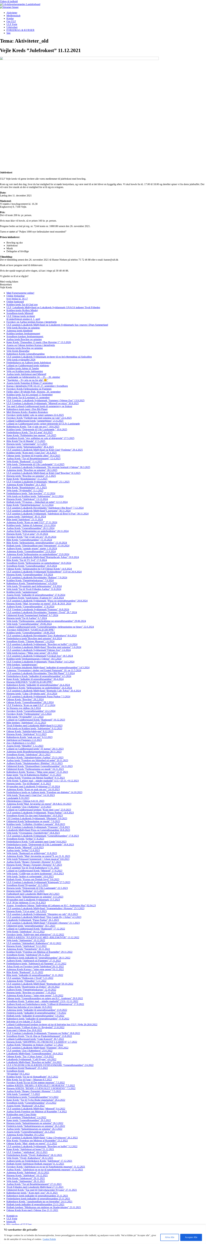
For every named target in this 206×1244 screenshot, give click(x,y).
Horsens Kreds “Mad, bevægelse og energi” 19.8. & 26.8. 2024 (38, 603)
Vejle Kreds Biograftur (17, 351)
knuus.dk (11, 1221)
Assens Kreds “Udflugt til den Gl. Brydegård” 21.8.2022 (35, 1027)
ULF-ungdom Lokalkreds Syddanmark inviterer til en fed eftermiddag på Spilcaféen (49, 356)
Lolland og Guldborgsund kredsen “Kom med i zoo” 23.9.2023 (38, 809)
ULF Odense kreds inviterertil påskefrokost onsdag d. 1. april (23, 317)
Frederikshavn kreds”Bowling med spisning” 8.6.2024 (34, 638)
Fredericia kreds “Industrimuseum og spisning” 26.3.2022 (35, 1126)
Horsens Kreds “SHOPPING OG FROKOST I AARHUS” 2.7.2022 (41, 1042)
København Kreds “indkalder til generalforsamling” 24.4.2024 (38, 685)
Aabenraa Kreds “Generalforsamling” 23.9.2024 (31, 551)
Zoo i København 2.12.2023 (20, 743)
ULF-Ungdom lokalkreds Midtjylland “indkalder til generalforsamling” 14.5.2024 (47, 667)
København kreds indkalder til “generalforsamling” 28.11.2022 (38, 957)
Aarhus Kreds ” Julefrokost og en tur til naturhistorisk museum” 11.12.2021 (44, 1169)
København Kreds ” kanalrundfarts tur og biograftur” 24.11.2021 (39, 1201)
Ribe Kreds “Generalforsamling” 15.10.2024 (29, 539)
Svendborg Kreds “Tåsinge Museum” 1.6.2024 (30, 641)
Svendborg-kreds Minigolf (19, 313)
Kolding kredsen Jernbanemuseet (23, 333)
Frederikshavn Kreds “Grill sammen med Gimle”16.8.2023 (36, 841)
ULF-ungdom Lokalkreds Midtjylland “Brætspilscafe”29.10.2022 (39, 983)
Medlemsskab (13, 15)
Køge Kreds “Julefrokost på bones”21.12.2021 (30, 1149)
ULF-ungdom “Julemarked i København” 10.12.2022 (33, 943)
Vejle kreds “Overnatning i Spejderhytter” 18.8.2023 (33, 833)
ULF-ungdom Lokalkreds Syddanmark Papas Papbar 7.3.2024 (38, 696)
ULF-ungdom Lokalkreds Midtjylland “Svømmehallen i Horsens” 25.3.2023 (45, 908)
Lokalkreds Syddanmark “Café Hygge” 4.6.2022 (31, 1059)
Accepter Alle (191, 1237)
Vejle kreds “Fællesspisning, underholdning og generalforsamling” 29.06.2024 (46, 621)
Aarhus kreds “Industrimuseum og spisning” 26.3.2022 (34, 1129)
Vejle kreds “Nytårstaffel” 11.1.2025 (24, 490)
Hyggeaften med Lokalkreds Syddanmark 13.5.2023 (33, 899)
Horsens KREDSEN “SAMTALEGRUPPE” (29, 682)
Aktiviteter (11, 12)
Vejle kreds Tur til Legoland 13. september (28, 397)
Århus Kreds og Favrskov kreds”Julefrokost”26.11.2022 (35, 966)
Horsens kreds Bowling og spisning (24, 348)
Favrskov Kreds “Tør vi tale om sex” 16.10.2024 (31, 536)
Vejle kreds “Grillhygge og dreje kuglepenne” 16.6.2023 (35, 873)
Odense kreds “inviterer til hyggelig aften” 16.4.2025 (33, 455)
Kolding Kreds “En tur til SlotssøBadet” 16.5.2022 (32, 1076)
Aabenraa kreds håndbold (19, 330)
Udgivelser (12, 27)
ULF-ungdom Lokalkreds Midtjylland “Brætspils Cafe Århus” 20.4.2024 (43, 690)
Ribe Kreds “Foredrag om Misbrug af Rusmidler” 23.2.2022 (37, 1140)
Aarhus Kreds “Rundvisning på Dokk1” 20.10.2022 (33, 986)
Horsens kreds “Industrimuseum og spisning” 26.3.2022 (34, 1123)
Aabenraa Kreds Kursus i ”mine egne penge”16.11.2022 (35, 969)
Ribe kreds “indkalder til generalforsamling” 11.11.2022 (34, 975)
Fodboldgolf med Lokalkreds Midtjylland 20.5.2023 (32, 893)
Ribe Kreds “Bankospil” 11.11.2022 (24, 972)
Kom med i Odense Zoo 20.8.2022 (24, 1030)
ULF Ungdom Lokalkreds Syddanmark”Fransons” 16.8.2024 (37, 609)
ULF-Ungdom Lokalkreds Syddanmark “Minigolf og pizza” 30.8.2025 (42, 403)
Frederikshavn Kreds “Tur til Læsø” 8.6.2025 (29, 432)
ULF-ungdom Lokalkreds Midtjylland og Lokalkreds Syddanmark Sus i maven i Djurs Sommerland (57, 324)
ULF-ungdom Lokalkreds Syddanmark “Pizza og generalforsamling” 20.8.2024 (47, 600)
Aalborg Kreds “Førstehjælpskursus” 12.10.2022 (31, 989)
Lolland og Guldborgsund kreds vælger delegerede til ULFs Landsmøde (43, 423)
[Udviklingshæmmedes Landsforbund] (20, 4)
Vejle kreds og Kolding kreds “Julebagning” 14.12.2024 (34, 496)
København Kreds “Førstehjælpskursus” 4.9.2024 (31, 583)
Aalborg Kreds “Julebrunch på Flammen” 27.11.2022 (33, 960)
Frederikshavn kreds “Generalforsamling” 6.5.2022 (32, 1097)
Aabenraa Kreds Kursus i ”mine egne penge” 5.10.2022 (34, 995)
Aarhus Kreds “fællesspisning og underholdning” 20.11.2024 (37, 531)
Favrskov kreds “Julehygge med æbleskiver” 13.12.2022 (35, 934)
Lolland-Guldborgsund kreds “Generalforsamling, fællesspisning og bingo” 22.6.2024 (50, 626)
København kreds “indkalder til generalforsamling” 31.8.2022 (37, 1018)
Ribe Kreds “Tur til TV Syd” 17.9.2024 (26, 560)
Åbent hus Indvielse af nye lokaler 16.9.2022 (29, 1007)
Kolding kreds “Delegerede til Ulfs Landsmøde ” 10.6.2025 (36, 429)
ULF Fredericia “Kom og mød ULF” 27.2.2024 (30, 705)
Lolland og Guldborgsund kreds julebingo (27, 365)
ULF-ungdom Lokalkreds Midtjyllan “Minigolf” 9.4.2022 (35, 1108)
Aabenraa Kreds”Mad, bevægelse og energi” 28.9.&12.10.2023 (38, 804)
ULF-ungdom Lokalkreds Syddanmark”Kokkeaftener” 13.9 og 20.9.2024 (44, 571)
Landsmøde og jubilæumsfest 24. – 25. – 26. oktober (33, 377)
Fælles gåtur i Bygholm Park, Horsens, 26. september (33, 391)
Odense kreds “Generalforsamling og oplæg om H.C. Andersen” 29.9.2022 (44, 998)
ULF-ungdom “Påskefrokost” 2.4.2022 (26, 1117)
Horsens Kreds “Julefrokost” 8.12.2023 (26, 734)
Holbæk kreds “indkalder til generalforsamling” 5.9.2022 (35, 1015)
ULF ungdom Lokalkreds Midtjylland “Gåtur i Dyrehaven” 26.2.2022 (42, 1137)
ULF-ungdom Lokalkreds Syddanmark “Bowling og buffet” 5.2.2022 (41, 1146)
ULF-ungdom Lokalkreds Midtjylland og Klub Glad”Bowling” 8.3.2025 (43, 473)
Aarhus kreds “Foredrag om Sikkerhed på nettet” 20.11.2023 (37, 760)
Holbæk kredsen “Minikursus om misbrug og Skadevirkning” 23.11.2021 (43, 1207)
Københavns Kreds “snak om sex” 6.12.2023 (29, 737)
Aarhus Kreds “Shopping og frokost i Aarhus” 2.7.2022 (34, 1044)
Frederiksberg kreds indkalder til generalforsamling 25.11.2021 (38, 1198)
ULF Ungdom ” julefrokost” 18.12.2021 (27, 1152)
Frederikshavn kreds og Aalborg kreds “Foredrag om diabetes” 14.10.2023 (44, 792)
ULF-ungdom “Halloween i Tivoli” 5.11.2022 (29, 978)
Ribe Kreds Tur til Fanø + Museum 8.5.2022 (29, 1079)
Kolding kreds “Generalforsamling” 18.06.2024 (30, 632)
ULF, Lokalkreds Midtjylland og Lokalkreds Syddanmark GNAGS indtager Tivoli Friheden (53, 307)
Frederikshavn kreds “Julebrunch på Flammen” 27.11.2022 (36, 963)
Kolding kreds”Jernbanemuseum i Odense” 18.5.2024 (33, 658)
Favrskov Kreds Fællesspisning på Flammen (29, 388)
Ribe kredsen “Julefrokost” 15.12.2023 (26, 722)
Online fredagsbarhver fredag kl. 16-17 (17, 297)
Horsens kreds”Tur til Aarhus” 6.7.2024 (26, 618)
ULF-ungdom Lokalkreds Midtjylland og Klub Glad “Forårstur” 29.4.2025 (44, 449)
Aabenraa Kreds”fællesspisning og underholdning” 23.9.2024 (37, 554)
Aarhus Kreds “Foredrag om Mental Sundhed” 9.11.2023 (35, 777)
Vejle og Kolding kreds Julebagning (24, 371)
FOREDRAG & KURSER (20, 30)
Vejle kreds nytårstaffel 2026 (20, 359)
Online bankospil (15, 301)
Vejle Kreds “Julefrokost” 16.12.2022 (25, 931)
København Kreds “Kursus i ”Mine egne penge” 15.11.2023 (37, 772)
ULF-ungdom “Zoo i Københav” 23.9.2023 (28, 806)
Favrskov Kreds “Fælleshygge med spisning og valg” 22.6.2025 (39, 417)
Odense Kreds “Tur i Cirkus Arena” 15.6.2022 (30, 1056)
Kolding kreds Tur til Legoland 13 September (29, 394)
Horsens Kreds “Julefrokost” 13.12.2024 (27, 499)
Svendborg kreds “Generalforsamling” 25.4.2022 (31, 1102)
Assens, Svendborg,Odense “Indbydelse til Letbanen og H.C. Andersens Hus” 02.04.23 (51, 905)
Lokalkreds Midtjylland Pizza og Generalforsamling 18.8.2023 (38, 830)
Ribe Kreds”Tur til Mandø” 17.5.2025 (25, 441)
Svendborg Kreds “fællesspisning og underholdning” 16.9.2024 (38, 563)
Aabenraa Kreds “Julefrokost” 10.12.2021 (27, 1172)
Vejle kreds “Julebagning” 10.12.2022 (25, 940)
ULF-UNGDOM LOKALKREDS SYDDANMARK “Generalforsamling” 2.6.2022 (50, 1065)
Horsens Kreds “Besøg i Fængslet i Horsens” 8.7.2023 (34, 864)
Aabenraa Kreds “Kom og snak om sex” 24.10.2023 (33, 789)
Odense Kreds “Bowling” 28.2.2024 (25, 699)
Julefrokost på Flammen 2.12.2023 (24, 740)
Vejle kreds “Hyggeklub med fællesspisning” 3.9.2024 (34, 586)
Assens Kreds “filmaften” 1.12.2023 (24, 745)
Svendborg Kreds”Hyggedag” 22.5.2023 (27, 885)
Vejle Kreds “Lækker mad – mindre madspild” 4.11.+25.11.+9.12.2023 (42, 780)
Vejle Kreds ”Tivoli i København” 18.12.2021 (29, 1158)
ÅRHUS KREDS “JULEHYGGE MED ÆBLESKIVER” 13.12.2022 (42, 937)
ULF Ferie (11, 24)
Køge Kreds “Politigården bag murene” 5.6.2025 (31, 435)
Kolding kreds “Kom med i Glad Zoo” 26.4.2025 (31, 452)
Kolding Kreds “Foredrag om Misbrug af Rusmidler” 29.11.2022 (39, 952)
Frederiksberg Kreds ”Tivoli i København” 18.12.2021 (34, 1155)
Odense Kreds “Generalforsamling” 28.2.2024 (30, 702)
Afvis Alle (169, 1237)
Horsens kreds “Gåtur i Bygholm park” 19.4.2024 (31, 693)
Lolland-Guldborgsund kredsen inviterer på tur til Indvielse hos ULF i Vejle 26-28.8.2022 (51, 1024)
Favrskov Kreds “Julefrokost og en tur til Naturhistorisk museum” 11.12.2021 (45, 1166)
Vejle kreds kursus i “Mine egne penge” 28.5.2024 (32, 653)
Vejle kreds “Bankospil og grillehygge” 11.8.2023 (31, 853)
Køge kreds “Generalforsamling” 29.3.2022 (28, 1120)
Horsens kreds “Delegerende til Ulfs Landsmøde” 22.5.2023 (37, 888)
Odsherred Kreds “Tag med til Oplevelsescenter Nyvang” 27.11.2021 (41, 1190)
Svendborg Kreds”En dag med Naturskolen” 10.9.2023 (34, 815)
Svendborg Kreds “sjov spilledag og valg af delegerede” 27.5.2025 (40, 438)
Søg (8, 33)
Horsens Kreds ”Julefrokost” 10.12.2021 (27, 1175)
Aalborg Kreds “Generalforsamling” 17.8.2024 (30, 606)
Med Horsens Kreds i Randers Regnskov (27, 412)
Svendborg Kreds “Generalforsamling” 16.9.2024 (31, 566)
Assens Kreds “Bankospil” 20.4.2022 (25, 1105)
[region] (103, 1234)
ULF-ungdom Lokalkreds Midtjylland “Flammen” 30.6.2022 (37, 1047)
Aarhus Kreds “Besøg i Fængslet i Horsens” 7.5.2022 (33, 1091)
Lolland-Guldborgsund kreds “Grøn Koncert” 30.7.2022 (35, 1039)
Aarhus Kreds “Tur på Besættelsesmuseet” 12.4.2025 (33, 458)
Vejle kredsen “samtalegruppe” (22, 664)
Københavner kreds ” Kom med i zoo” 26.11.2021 (32, 1192)
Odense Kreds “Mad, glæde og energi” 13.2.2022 (31, 1143)
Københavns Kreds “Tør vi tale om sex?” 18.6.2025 (32, 426)
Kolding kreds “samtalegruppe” (22, 592)
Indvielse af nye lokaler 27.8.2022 (23, 1021)
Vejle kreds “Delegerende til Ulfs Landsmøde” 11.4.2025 (35, 464)
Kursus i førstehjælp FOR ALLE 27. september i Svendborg (37, 386)
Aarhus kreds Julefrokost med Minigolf (26, 374)
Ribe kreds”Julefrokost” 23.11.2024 (24, 519)
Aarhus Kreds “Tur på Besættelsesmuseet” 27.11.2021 (34, 1184)
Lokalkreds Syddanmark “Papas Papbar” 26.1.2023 (32, 920)
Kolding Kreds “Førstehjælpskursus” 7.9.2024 (30, 580)
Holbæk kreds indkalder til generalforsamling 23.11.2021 (35, 1204)
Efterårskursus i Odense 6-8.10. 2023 (25, 801)
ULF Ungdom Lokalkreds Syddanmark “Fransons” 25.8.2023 (38, 827)
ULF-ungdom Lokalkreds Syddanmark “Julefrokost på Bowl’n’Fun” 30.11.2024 (47, 513)
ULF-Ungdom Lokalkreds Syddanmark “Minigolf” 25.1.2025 (38, 481)
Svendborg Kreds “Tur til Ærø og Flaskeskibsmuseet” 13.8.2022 (39, 1036)
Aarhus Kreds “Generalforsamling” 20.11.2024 (30, 528)
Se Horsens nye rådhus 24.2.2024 (23, 708)
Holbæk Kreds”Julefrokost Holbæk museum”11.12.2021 (35, 1163)
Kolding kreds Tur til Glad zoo (22, 304)
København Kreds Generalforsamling (25, 353)
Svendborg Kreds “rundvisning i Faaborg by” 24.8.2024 (35, 597)
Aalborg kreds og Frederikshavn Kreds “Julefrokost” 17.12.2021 (39, 1161)
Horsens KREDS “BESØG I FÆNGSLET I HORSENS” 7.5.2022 (40, 1088)
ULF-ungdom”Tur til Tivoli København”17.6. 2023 (32, 867)
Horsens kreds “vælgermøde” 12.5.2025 (26, 444)
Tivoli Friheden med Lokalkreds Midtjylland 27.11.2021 (35, 1187)
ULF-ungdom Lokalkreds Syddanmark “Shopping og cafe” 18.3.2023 (42, 914)
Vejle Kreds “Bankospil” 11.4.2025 (24, 461)
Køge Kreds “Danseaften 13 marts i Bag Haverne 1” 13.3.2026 (38, 342)
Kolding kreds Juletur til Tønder (22, 368)
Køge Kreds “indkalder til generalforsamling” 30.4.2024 (35, 679)
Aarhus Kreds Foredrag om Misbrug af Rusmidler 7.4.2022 (36, 1111)
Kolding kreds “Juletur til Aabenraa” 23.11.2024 (31, 525)
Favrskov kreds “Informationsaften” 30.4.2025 (30, 447)
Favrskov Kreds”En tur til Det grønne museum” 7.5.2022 (35, 1082)
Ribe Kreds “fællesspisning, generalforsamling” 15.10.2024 (36, 542)
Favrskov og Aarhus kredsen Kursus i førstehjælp (31, 322)
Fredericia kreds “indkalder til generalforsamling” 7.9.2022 (36, 1012)
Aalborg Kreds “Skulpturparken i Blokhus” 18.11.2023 (34, 763)
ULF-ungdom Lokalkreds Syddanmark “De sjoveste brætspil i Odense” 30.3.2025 (48, 467)
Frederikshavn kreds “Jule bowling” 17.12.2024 (30, 493)
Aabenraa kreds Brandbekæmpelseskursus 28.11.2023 (33, 751)
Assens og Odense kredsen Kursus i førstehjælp (30, 345)
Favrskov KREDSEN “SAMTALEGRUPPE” (30, 629)
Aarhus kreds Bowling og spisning (24, 339)
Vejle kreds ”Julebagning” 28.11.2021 (25, 1181)
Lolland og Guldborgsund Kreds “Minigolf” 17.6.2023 (34, 870)
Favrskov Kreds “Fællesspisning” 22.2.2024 (29, 714)
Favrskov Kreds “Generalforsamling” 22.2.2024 (30, 711)
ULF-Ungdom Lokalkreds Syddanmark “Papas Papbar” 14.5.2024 (40, 661)
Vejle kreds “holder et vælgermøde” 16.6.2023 (30, 876)
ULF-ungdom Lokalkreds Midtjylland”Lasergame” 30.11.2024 (38, 510)
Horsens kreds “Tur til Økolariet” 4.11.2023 (28, 783)
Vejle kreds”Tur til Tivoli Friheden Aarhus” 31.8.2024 (33, 589)
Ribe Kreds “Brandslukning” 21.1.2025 (26, 487)
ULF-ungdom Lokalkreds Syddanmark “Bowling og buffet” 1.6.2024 (41, 644)
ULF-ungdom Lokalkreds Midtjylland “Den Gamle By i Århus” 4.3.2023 (43, 917)
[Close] (203, 1227)
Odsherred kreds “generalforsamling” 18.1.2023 (30, 925)
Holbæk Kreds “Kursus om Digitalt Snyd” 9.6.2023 (32, 879)
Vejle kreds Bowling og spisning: (23, 327)
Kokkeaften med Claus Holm (21, 1114)
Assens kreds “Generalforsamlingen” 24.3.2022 (30, 1131)
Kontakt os (12, 1215)
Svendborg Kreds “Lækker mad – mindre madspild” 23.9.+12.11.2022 (42, 1001)
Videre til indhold (9, 1)
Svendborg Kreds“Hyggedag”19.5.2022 (18, 1072)
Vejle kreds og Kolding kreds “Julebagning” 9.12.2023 (34, 728)
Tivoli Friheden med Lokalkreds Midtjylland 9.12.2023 (34, 725)
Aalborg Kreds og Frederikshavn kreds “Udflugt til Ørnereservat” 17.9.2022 (45, 1004)
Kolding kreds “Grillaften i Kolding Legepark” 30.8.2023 (35, 824)
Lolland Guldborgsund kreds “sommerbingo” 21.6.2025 (34, 420)
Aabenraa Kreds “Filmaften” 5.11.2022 (26, 981)
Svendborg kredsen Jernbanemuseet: (24, 336)
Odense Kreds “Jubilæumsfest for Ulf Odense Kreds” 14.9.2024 (39, 568)
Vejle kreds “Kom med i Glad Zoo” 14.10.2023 (30, 795)
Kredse (10, 18)
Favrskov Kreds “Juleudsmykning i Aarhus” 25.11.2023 (34, 757)
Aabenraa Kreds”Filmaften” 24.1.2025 (26, 484)
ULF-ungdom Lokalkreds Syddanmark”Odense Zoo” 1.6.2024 (38, 650)
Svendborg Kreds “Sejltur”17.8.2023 (25, 838)
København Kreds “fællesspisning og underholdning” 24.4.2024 (39, 687)
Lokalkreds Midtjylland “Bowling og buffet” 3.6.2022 (33, 1062)
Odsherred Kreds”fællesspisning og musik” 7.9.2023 (33, 821)
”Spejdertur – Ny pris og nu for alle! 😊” (27, 380)
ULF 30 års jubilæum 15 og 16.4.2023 (26, 902)
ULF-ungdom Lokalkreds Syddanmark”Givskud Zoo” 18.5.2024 (39, 655)
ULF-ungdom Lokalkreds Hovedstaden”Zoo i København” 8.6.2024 (41, 635)
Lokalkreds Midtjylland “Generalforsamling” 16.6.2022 (34, 1053)
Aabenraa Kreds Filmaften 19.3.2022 (25, 1134)
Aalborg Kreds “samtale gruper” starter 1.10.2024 (31, 548)
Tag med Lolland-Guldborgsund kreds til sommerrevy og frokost (39, 406)
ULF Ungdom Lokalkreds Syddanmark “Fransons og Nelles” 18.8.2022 (43, 1033)
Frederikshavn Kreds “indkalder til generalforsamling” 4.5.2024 (38, 676)
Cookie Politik (49, 1239)
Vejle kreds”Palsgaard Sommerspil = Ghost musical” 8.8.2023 (37, 859)
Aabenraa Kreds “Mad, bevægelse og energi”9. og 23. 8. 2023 (38, 856)
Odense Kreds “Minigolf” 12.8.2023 (25, 847)
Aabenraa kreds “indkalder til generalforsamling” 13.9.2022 (36, 1010)
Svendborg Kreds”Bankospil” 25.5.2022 (27, 1068)
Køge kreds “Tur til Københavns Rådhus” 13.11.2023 (33, 774)
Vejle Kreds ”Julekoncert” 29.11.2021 (25, 1178)
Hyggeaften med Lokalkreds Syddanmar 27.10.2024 (33, 786)
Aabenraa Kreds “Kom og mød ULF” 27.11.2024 (31, 522)
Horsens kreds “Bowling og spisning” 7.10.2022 (31, 992)
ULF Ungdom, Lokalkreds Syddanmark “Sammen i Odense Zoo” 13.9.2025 (45, 400)
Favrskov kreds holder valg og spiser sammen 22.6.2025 (35, 415)
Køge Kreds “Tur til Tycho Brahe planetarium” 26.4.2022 (35, 1100)
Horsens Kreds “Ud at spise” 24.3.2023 (26, 911)
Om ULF (11, 21)
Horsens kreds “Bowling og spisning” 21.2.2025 (31, 476)
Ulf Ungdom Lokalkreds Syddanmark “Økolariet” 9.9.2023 (36, 818)
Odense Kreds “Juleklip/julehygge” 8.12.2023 (29, 731)
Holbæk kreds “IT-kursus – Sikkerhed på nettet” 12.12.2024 (37, 502)
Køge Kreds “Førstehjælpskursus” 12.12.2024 (29, 505)
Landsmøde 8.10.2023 (17, 798)
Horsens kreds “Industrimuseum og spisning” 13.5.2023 (34, 896)
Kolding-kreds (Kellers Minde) (22, 310)
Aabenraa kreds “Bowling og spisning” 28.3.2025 (31, 470)
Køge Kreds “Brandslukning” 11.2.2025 (26, 478)
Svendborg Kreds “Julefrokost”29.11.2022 (28, 954)
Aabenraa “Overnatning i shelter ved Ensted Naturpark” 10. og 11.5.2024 (43, 670)
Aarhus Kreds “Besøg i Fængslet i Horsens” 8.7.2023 (33, 862)
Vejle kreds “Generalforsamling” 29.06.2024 (29, 624)
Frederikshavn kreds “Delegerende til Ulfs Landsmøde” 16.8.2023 (40, 844)
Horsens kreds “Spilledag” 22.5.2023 (25, 891)
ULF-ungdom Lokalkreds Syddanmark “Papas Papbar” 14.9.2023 (40, 812)
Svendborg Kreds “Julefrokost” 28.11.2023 (28, 754)
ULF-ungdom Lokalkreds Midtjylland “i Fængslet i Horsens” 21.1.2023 (43, 923)
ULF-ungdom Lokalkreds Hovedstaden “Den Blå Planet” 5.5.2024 (40, 673)
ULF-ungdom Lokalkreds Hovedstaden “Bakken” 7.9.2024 (36, 577)
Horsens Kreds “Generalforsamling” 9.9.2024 (29, 574)
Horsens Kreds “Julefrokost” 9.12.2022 (26, 946)
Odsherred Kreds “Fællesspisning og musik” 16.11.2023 (35, 769)
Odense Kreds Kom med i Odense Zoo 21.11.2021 (32, 1210)
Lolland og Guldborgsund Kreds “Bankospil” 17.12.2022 (35, 928)
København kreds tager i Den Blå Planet (26, 409)
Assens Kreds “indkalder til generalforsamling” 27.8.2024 (35, 595)
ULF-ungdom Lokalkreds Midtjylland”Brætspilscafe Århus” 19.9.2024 (42, 557)
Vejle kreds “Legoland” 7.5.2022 (23, 1094)
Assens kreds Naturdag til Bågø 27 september (29, 383)
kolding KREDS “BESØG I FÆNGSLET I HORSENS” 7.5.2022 (40, 1085)
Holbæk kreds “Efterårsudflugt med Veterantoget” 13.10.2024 (37, 545)
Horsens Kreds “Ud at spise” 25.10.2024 (27, 534)
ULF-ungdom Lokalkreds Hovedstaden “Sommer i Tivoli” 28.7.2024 (41, 612)
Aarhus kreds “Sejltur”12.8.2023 (23, 850)
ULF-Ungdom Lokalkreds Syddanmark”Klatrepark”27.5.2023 (38, 882)
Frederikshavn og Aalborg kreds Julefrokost (28, 362)
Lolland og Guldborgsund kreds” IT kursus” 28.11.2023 (35, 748)
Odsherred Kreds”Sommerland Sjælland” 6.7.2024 (32, 615)
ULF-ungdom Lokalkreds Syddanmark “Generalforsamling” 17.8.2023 (42, 835)
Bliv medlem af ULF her (19, 1224)
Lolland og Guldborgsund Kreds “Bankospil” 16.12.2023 (35, 719)
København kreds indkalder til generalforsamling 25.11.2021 (37, 1195)
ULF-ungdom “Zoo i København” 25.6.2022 (29, 1050)
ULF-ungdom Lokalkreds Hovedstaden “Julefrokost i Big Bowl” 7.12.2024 (45, 507)
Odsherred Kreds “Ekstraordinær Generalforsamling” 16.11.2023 (39, 766)
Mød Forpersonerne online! (20, 293)
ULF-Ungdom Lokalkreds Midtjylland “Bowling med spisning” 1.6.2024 (43, 647)
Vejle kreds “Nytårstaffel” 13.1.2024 (24, 716)
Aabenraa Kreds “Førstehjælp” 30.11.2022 (28, 949)
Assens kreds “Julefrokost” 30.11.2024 (26, 516)
